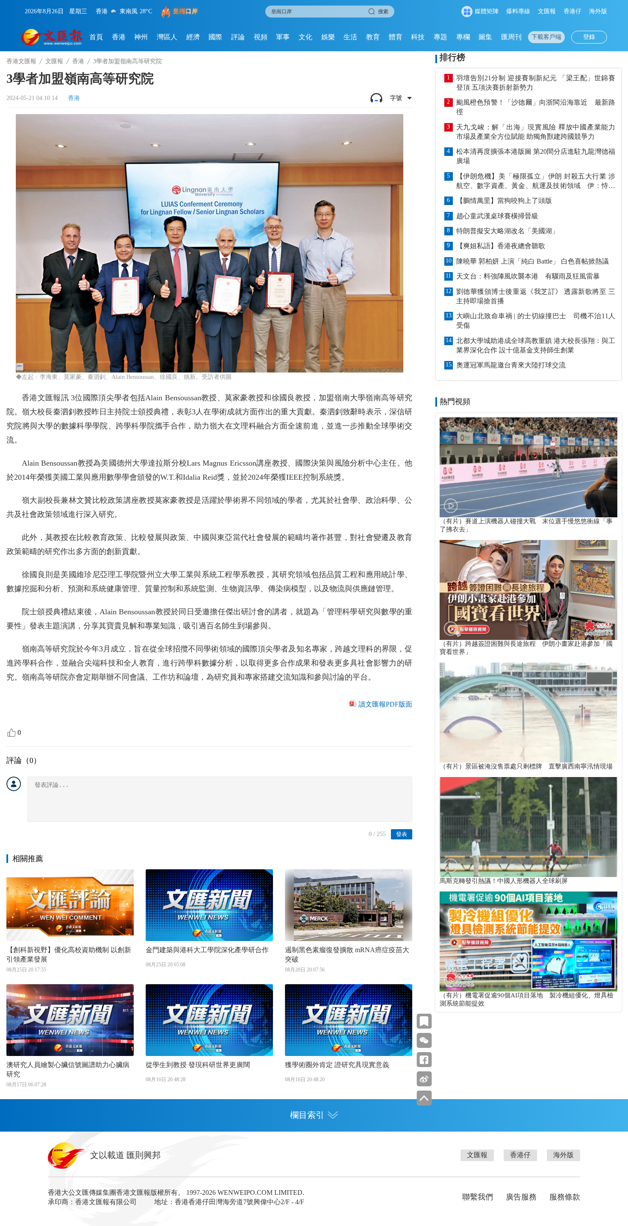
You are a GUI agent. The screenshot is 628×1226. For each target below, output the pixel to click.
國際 (215, 37)
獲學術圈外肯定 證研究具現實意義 (337, 1064)
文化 (305, 37)
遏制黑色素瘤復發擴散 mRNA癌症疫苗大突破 (347, 954)
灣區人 (167, 37)
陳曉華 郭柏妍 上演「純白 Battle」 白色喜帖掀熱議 (532, 261)
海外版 (598, 11)
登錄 (589, 37)
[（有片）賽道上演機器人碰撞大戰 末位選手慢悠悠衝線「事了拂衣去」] (528, 467)
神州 (141, 37)
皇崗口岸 (185, 11)
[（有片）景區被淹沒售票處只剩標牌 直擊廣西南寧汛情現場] (528, 713)
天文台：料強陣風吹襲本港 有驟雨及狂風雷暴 (528, 276)
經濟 (193, 37)
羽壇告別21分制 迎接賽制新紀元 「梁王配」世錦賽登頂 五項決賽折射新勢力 (535, 82)
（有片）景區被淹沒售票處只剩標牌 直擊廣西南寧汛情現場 (526, 766)
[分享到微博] (424, 1078)
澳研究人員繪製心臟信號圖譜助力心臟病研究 (67, 1069)
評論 (238, 37)
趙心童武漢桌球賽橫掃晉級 (497, 216)
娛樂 (328, 37)
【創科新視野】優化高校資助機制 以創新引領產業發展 (68, 954)
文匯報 (547, 11)
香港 (119, 37)
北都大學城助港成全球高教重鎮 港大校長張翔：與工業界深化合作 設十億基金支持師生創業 (535, 345)
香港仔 (572, 11)
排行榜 (452, 57)
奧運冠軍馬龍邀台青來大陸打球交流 (511, 365)
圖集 (485, 37)
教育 (373, 37)
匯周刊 (511, 37)
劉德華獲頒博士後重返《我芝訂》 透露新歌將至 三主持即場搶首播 (535, 296)
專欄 (463, 37)
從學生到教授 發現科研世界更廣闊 (198, 1064)
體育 (395, 37)
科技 (418, 37)
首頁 (96, 37)
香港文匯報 (21, 61)
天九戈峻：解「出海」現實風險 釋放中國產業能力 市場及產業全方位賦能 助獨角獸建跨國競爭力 (535, 131)
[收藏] (424, 1021)
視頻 (260, 37)
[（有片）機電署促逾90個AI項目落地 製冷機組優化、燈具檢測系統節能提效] (528, 941)
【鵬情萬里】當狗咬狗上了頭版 (504, 200)
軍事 (283, 37)
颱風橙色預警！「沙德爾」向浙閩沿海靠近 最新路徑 (535, 107)
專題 (440, 37)
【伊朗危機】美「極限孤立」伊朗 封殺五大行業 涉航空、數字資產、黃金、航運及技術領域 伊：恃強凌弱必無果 (535, 182)
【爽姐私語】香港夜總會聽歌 (500, 245)
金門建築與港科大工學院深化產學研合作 (207, 949)
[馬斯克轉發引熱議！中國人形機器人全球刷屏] (528, 827)
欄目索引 (307, 1115)
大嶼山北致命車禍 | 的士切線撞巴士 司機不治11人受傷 (535, 320)
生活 (350, 37)
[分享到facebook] (424, 1059)
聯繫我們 (477, 1197)
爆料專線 (518, 11)
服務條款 (564, 1197)
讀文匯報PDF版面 (385, 704)
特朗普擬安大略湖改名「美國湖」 (507, 231)
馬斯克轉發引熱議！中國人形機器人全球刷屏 (504, 880)
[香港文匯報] (52, 37)
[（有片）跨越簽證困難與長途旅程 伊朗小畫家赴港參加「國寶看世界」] (528, 590)
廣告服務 (521, 1197)
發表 (401, 834)
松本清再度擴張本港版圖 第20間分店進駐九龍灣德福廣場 (535, 156)
